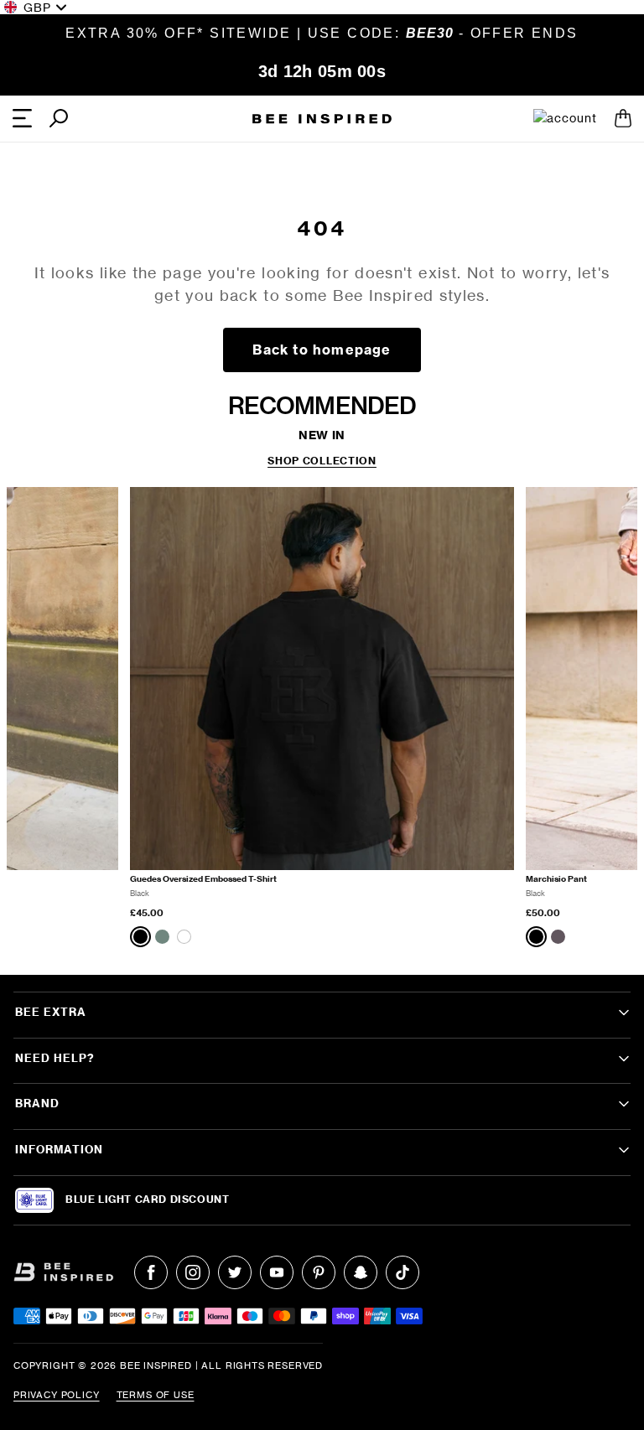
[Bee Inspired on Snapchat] (360, 1272)
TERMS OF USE (156, 1395)
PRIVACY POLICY (56, 1395)
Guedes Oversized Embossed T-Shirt (203, 878)
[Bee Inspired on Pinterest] (318, 1272)
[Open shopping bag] (623, 118)
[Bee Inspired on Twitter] (235, 1272)
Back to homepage (321, 349)
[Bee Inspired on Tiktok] (402, 1272)
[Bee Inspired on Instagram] (193, 1272)
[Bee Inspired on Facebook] (151, 1272)
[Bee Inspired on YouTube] (276, 1272)
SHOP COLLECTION (322, 461)
